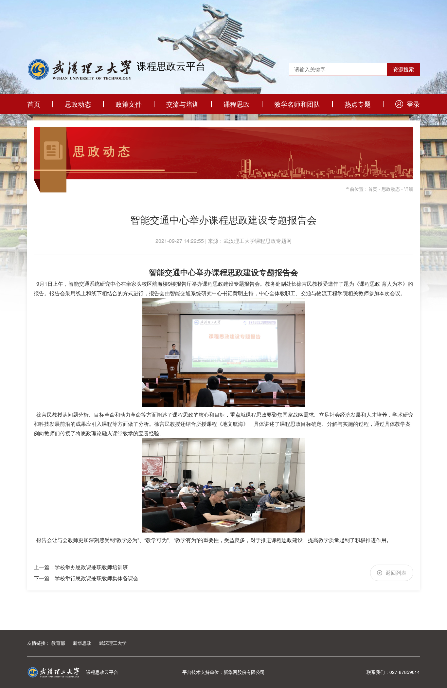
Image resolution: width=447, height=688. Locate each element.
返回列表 (395, 572)
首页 (33, 104)
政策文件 (129, 104)
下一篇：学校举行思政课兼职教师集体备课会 (86, 578)
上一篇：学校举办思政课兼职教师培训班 (81, 567)
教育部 (58, 643)
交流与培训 (182, 104)
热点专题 (358, 104)
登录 (413, 104)
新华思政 (82, 643)
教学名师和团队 (297, 104)
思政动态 (78, 104)
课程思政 (237, 104)
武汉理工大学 (113, 643)
